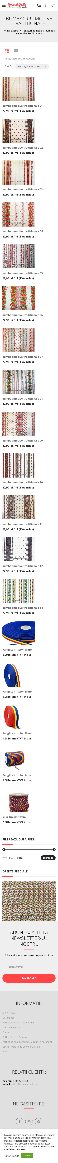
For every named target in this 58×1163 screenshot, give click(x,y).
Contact (6, 1032)
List (15, 51)
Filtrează (48, 857)
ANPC (5, 1051)
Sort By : (9, 66)
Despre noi (8, 1017)
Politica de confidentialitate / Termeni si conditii (27, 1041)
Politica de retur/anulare (14, 1037)
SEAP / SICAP (9, 1012)
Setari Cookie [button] (12, 1155)
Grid (7, 51)
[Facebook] (19, 1121)
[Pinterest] (38, 1121)
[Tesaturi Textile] (17, 5)
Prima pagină (11, 30)
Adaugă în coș (29, 108)
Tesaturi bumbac (32, 30)
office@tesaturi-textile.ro (24, 1084)
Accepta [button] (27, 1155)
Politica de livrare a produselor (18, 1022)
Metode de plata (11, 1027)
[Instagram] (29, 1121)
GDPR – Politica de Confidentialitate (21, 1046)
